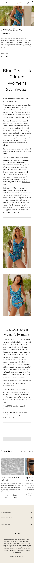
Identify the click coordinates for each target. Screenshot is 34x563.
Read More (15, 496)
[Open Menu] (2, 2)
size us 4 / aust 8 (11, 392)
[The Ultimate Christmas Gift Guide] (12, 466)
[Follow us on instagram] (19, 533)
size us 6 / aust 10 (22, 392)
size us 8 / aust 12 (8, 395)
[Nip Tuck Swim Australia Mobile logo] (17, 3)
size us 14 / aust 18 (19, 397)
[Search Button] (6, 2)
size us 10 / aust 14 (21, 395)
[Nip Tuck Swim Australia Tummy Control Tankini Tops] (17, 247)
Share (16, 439)
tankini (18, 190)
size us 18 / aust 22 (17, 400)
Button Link (25, 451)
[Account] (28, 2)
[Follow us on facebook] (15, 533)
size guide (18, 352)
